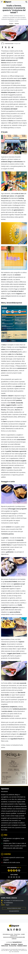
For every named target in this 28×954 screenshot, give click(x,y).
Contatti (23, 934)
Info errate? (14, 911)
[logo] (7, 2)
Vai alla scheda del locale (14, 908)
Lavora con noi (13, 935)
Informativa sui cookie (8, 934)
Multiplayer (7, 944)
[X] (11, 929)
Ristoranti (17, 23)
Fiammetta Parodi (9, 43)
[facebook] (14, 929)
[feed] (8, 929)
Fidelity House (4, 945)
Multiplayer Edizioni (22, 945)
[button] (2, 47)
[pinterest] (17, 929)
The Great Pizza (12, 945)
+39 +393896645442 (8, 902)
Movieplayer (14, 944)
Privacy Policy (17, 934)
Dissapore (11, 23)
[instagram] (20, 929)
